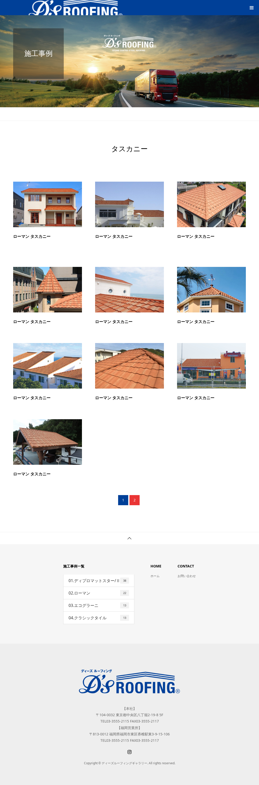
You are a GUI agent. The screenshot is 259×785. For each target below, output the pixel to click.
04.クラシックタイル (97, 618)
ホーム (155, 576)
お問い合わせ (187, 576)
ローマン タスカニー (32, 236)
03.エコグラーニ (97, 605)
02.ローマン (97, 593)
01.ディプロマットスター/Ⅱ (97, 580)
